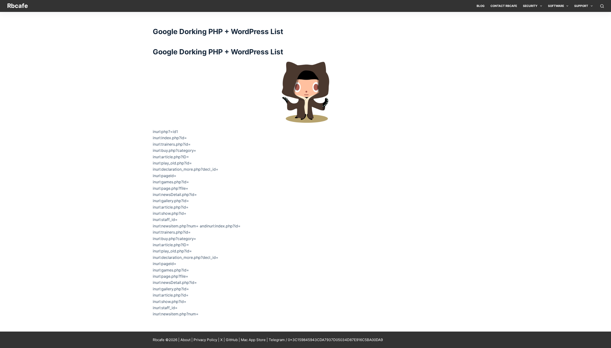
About (185, 340)
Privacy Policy (205, 340)
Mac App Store (253, 340)
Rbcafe (17, 5)
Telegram (277, 340)
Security (530, 6)
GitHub (232, 340)
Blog (481, 6)
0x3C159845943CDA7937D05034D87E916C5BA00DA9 (335, 340)
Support (581, 6)
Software (556, 6)
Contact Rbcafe (503, 6)
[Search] (602, 6)
